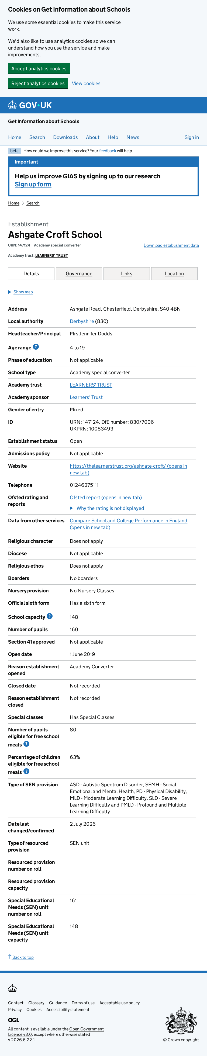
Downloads (65, 137)
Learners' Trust (86, 397)
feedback (108, 150)
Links (126, 273)
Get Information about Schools (43, 121)
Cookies (34, 1009)
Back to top (23, 957)
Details (31, 273)
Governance (79, 273)
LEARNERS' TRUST (51, 255)
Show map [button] (23, 291)
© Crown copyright (181, 1039)
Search (37, 137)
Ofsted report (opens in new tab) (106, 497)
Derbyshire (82, 321)
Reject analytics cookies (38, 83)
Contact (15, 1002)
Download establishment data (171, 245)
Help (113, 137)
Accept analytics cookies (39, 68)
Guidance (58, 1002)
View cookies (86, 83)
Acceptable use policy (119, 1002)
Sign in (192, 137)
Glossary (36, 1002)
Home (14, 137)
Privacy (15, 1009)
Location (174, 273)
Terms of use (83, 1002)
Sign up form (33, 184)
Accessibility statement (67, 1009)
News (132, 137)
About (92, 137)
